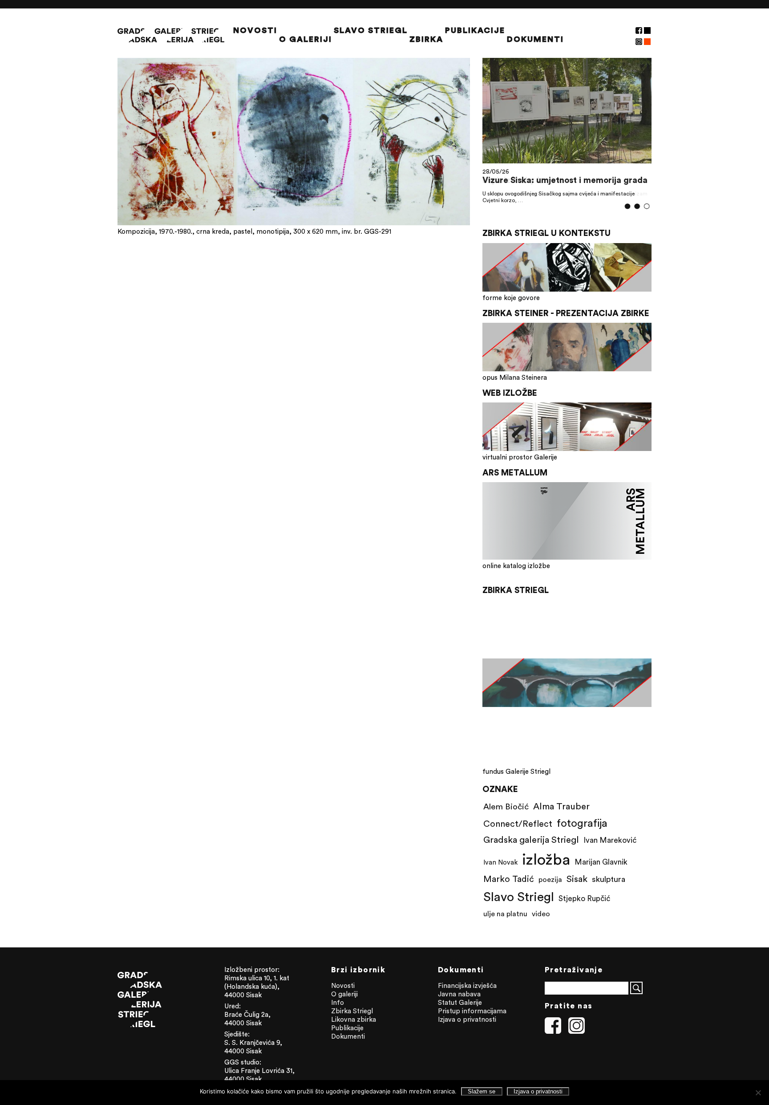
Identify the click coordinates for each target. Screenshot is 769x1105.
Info (337, 1002)
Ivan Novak (500, 862)
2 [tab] (637, 206)
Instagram (638, 41)
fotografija (582, 822)
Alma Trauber (561, 806)
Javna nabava (459, 994)
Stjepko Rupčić (584, 898)
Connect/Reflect (517, 823)
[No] (757, 1092)
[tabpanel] (567, 130)
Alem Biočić (506, 806)
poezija (550, 879)
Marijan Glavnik (601, 862)
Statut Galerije (460, 1002)
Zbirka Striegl (352, 1011)
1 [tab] (628, 206)
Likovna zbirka (353, 1019)
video (541, 913)
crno (647, 30)
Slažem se (481, 1091)
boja (647, 41)
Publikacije (475, 30)
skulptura (608, 879)
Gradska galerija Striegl (531, 839)
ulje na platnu (505, 913)
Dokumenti (535, 39)
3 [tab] (647, 206)
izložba (546, 859)
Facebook (638, 30)
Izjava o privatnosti (467, 1019)
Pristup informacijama (472, 1011)
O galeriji (305, 39)
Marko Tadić (508, 878)
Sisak (577, 878)
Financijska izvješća (467, 985)
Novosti (255, 30)
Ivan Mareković (609, 840)
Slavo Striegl (371, 30)
